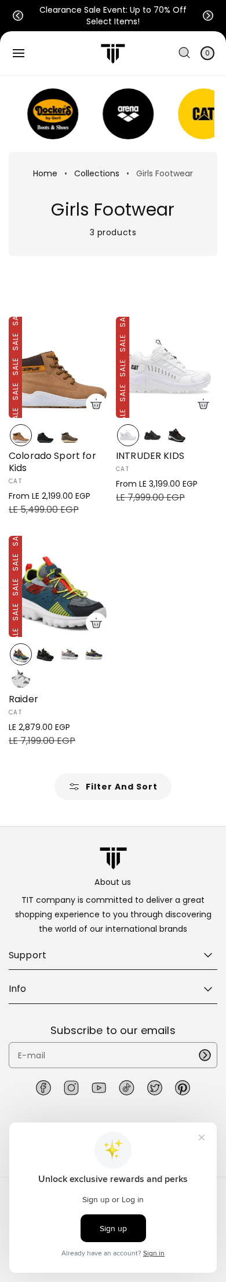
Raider (23, 700)
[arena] (121, 114)
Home (45, 173)
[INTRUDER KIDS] (166, 367)
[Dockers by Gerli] (46, 114)
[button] (18, 15)
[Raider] (59, 586)
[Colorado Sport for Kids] (59, 367)
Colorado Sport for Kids (52, 462)
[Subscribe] (204, 1055)
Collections (96, 173)
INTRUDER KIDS (150, 456)
